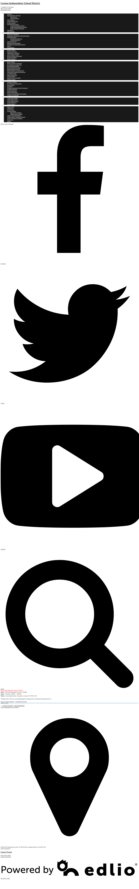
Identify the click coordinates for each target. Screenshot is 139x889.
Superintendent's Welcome (14, 15)
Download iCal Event (21, 701)
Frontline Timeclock (12, 89)
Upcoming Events (11, 73)
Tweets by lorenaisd (6, 857)
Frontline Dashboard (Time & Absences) (17, 88)
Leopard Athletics (11, 111)
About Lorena (10, 107)
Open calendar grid (19, 706)
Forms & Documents (12, 92)
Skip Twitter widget (6, 855)
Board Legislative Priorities (17, 28)
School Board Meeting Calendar (18, 27)
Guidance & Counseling (13, 53)
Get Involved (10, 110)
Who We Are (13, 17)
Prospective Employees (16, 39)
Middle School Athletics (16, 114)
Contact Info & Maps (12, 21)
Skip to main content (6, 8)
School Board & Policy (13, 24)
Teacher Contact (11, 59)
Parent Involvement (12, 75)
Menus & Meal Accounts (13, 69)
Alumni (9, 121)
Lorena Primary (11, 104)
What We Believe (14, 18)
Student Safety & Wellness (14, 43)
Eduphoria (9, 86)
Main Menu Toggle (5, 10)
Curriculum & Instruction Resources (16, 72)
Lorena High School (12, 99)
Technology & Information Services (16, 44)
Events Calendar (11, 23)
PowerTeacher (10, 85)
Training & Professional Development (16, 94)
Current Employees (15, 40)
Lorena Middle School (13, 101)
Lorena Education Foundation (14, 118)
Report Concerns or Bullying (14, 56)
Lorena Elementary (12, 102)
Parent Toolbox (11, 62)
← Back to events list (7, 706)
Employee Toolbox (12, 82)
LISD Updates (10, 20)
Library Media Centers (13, 54)
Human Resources (11, 37)
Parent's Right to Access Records (15, 70)
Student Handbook (12, 57)
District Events (4, 703)
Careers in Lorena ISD (13, 95)
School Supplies (11, 76)
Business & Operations (13, 34)
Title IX (9, 46)
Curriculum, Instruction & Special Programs (18, 36)
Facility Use (10, 120)
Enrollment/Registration (13, 66)
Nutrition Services (11, 41)
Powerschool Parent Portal (14, 68)
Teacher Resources (12, 91)
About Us (9, 14)
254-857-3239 (31, 847)
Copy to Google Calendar (7, 701)
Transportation (10, 47)
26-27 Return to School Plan (14, 65)
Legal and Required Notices (17, 25)
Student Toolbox (11, 50)
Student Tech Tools (12, 52)
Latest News (10, 30)
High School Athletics (15, 112)
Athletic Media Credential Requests (16, 117)
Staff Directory (11, 31)
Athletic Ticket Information (14, 115)
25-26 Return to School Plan (14, 83)
